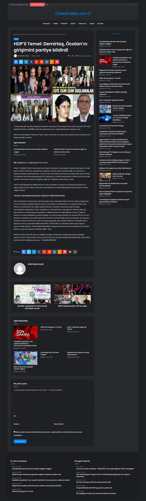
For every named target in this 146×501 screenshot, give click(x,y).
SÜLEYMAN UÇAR (23, 56)
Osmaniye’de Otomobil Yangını (50, 353)
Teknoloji (82, 23)
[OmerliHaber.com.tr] (73, 13)
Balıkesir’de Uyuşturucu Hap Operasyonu (78, 353)
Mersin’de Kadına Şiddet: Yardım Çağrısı (23, 368)
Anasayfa (46, 23)
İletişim (100, 23)
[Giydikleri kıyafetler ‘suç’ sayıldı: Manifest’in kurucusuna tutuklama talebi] (25, 332)
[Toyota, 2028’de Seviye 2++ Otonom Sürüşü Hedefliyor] (105, 118)
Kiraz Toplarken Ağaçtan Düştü (77, 328)
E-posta (17, 424)
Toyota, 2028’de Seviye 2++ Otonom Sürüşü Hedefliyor (122, 117)
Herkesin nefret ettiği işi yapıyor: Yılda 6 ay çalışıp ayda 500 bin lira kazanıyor (114, 161)
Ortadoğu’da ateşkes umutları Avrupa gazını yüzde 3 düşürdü (114, 200)
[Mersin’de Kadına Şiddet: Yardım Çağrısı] (25, 358)
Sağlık (72, 23)
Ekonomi (64, 23)
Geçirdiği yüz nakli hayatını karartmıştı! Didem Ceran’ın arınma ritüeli (114, 85)
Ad (15, 416)
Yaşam (91, 23)
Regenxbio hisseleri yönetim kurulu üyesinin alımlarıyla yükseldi (112, 71)
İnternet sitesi (58, 424)
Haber (55, 23)
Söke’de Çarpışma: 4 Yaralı (51, 327)
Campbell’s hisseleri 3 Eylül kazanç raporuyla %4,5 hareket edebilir (112, 132)
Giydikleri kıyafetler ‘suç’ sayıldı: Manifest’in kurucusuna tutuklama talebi (70, 4)
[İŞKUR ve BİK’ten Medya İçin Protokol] (105, 177)
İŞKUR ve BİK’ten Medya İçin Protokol (122, 175)
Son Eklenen (116, 34)
